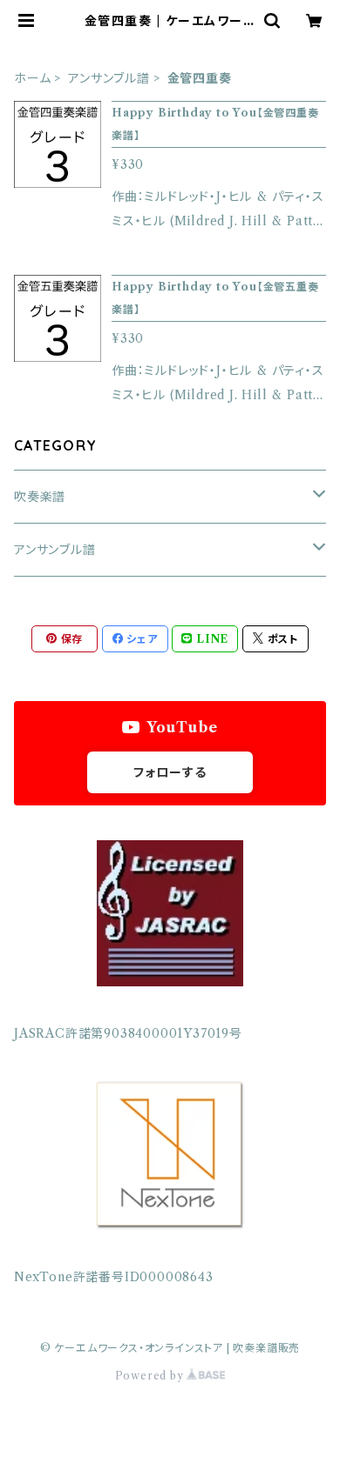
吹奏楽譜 (39, 496)
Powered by (151, 1375)
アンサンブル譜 (109, 78)
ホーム (32, 78)
